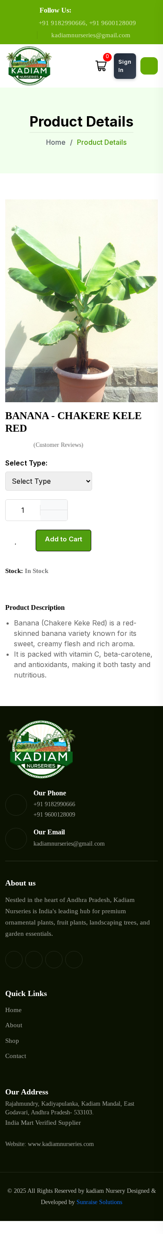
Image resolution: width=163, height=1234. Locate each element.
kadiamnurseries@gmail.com (90, 35)
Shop (12, 1040)
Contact (15, 1055)
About (13, 1025)
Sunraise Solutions (99, 1202)
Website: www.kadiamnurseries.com (49, 1144)
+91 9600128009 (112, 23)
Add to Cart (63, 539)
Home (55, 142)
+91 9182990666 (62, 23)
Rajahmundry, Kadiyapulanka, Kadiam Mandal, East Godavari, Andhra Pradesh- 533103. (69, 1108)
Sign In (124, 66)
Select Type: (26, 463)
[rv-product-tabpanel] (81, 641)
